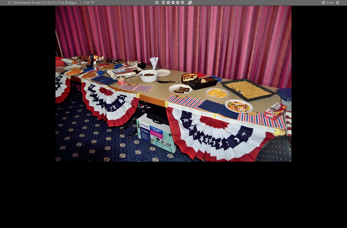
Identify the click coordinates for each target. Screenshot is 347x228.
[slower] (337, 2)
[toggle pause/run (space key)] (173, 2)
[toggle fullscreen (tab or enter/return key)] (190, 2)
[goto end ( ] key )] (182, 2)
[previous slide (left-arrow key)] (168, 2)
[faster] (323, 2)
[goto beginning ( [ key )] (163, 2)
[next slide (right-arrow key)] (178, 2)
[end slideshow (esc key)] (157, 2)
